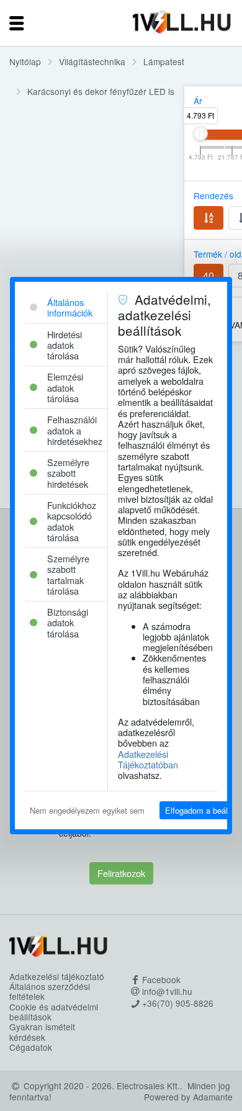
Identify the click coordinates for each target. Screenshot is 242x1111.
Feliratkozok (121, 872)
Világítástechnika (92, 61)
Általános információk (69, 307)
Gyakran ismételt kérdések (42, 1032)
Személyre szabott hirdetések (68, 473)
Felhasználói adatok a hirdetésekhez (74, 430)
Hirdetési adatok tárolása (64, 345)
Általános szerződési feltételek (49, 991)
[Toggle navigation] (17, 23)
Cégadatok (30, 1047)
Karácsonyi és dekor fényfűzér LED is (100, 91)
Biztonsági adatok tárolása (67, 622)
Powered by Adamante (188, 1097)
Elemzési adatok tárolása (65, 387)
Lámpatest (163, 61)
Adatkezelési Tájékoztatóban (148, 759)
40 (208, 275)
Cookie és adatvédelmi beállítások (53, 1012)
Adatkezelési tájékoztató (56, 976)
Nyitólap (25, 61)
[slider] (200, 133)
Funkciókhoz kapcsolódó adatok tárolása (71, 521)
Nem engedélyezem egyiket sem (87, 810)
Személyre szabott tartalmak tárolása (68, 574)
